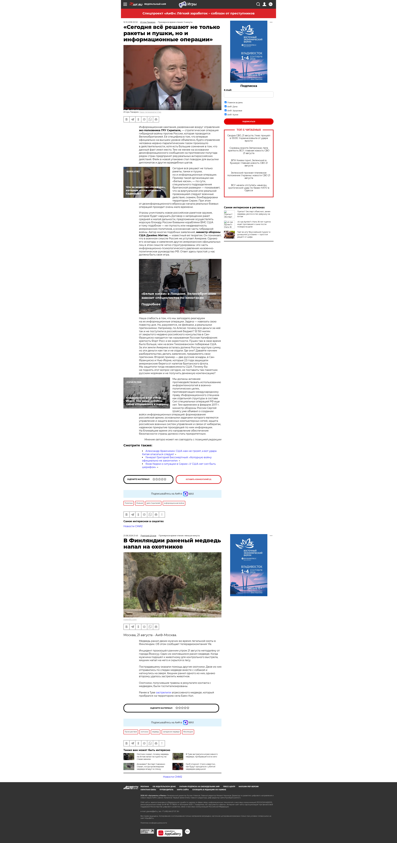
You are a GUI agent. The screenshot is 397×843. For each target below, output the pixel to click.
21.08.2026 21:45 (130, 535)
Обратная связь (148, 790)
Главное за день (235, 102)
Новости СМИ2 (133, 526)
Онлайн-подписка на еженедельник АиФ (199, 787)
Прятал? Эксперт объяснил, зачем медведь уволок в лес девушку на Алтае (253, 214)
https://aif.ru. (149, 818)
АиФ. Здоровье (234, 110)
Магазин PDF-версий (249, 787)
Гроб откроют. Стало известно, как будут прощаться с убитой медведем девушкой (201, 766)
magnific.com (130, 619)
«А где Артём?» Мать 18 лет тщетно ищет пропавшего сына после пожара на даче (254, 224)
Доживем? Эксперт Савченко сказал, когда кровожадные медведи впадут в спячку (151, 766)
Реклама (145, 787)
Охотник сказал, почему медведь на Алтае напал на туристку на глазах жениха (153, 756)
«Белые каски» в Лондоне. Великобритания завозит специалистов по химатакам (178, 296)
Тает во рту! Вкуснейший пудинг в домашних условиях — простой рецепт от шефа (253, 234)
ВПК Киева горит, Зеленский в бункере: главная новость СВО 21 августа (249, 163)
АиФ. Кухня (232, 114)
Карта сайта (183, 790)
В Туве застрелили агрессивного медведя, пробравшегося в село (202, 755)
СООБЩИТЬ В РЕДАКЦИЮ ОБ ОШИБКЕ (209, 790)
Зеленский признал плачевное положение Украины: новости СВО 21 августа (248, 175)
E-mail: (228, 90)
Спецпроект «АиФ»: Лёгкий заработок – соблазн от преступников (198, 13)
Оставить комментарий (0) (198, 479)
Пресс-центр (229, 787)
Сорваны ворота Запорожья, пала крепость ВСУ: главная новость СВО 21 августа (248, 151)
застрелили (163, 692)
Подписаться (248, 122)
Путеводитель (166, 790)
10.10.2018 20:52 (130, 22)
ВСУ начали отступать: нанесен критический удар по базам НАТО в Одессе (248, 188)
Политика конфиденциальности (154, 823)
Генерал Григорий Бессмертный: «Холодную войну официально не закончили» (177, 459)
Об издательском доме (164, 787)
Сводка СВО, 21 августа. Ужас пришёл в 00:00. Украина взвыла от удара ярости (248, 138)
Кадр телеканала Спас (150, 112)
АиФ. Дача (232, 106)
